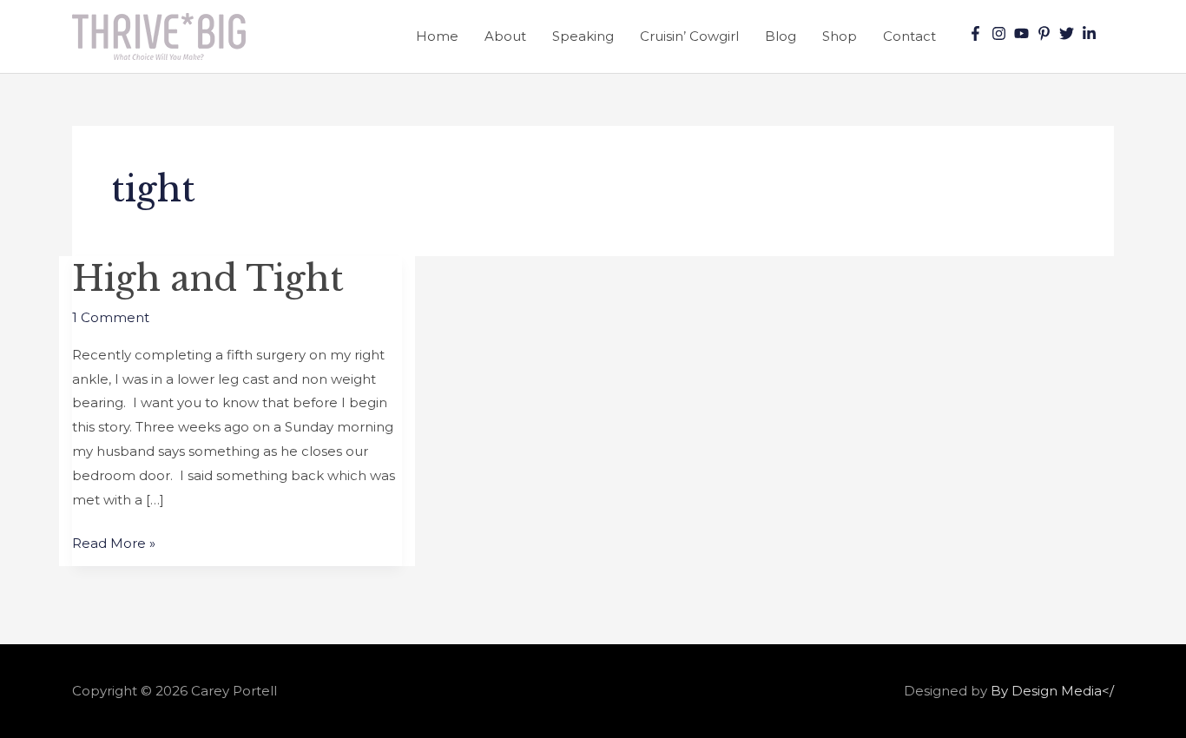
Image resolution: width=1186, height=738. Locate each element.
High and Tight (208, 278)
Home (437, 36)
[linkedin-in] (1091, 33)
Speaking (583, 36)
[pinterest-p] (1046, 33)
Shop (839, 36)
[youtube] (1023, 33)
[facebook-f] (977, 33)
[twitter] (1068, 33)
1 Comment (110, 317)
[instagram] (1001, 33)
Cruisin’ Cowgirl (689, 36)
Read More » (113, 541)
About (505, 36)
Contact (909, 36)
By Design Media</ (1052, 690)
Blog (780, 36)
